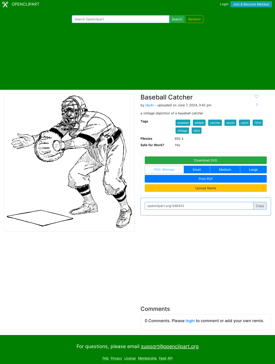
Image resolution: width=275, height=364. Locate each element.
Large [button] (253, 170)
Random (194, 19)
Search (177, 19)
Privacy (116, 358)
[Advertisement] (137, 56)
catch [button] (244, 122)
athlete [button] (199, 122)
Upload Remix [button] (205, 188)
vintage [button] (182, 130)
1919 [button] (257, 122)
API (170, 358)
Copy (260, 206)
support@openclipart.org (170, 346)
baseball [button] (182, 122)
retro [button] (196, 130)
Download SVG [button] (205, 160)
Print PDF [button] (206, 179)
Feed (162, 358)
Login (224, 4)
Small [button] (197, 170)
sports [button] (230, 122)
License (130, 358)
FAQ (105, 358)
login (190, 320)
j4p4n (149, 105)
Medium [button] (225, 170)
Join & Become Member (251, 4)
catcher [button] (215, 122)
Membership (147, 358)
